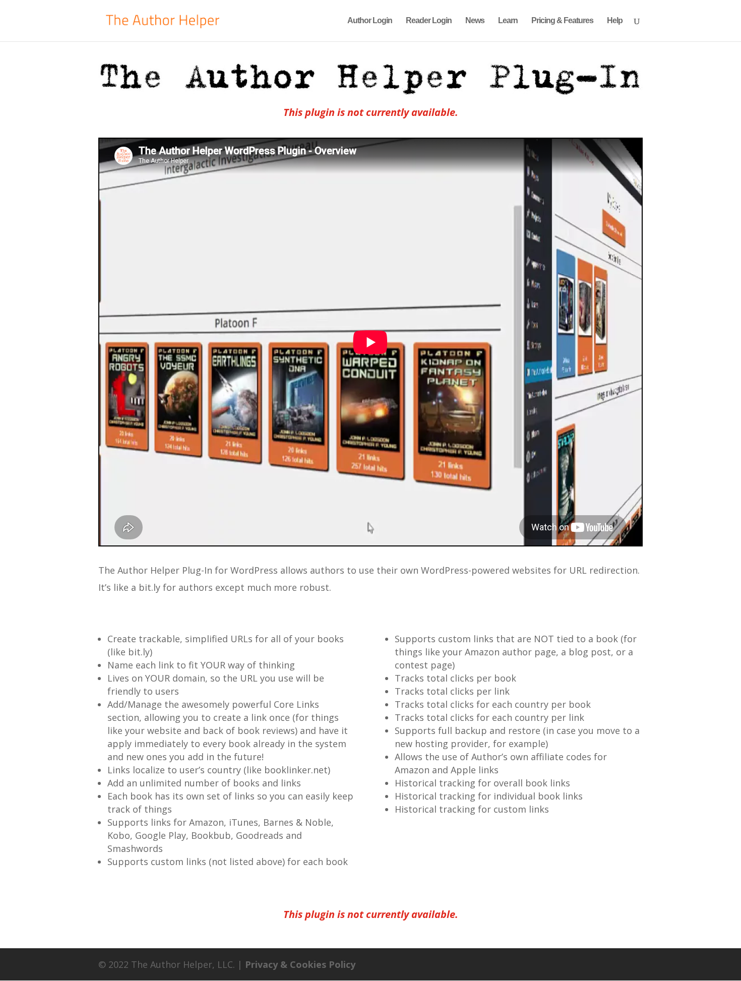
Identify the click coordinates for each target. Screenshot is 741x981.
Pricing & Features (562, 21)
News (474, 21)
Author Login (369, 21)
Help (615, 21)
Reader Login (429, 21)
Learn (508, 21)
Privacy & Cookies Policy (300, 964)
